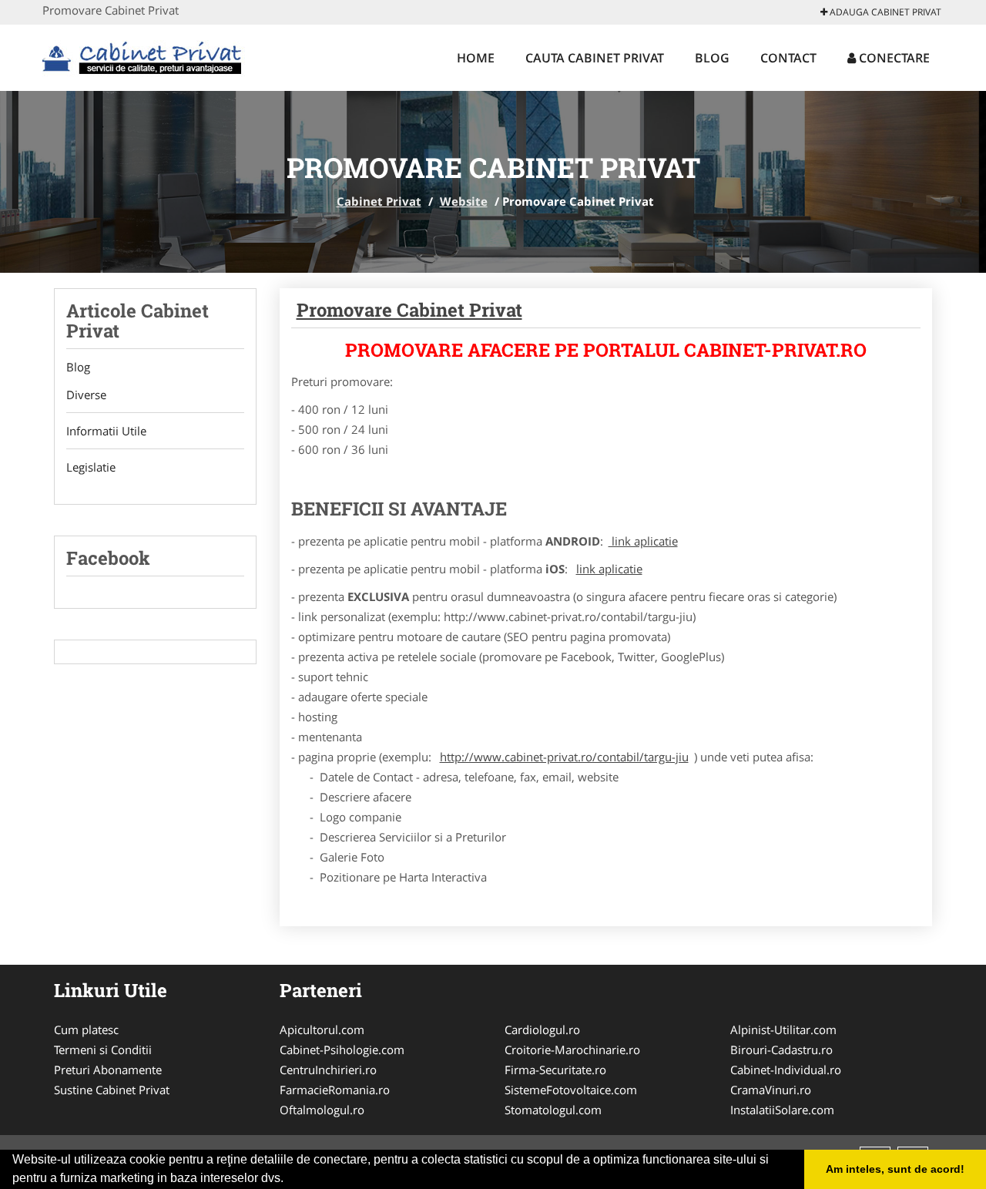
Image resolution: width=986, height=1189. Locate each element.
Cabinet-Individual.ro (785, 1069)
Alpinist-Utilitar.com (783, 1029)
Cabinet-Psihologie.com (342, 1049)
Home (476, 57)
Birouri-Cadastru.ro (781, 1049)
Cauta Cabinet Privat (594, 57)
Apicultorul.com (322, 1029)
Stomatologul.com (553, 1109)
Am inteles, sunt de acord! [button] (895, 1169)
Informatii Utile (106, 430)
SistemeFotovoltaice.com (571, 1089)
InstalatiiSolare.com (782, 1109)
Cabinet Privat (379, 201)
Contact (788, 57)
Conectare (893, 57)
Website (464, 201)
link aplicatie (643, 541)
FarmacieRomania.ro (335, 1089)
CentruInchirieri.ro (328, 1069)
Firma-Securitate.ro (555, 1069)
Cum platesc (86, 1029)
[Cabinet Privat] (143, 55)
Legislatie (91, 467)
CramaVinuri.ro (770, 1089)
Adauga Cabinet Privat (884, 11)
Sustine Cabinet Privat (111, 1089)
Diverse (86, 394)
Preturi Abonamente (108, 1069)
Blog (712, 57)
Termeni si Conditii (103, 1049)
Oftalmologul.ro (322, 1109)
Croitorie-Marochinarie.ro (572, 1049)
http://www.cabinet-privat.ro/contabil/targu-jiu (564, 756)
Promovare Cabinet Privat (409, 309)
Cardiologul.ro (542, 1029)
